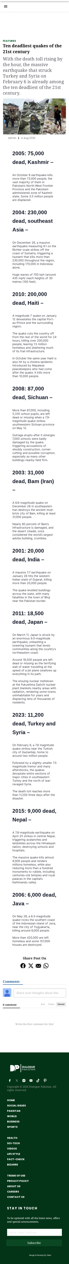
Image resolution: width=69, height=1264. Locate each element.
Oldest (51, 1004)
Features (9, 41)
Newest (61, 1004)
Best (43, 1004)
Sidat (49, 1255)
